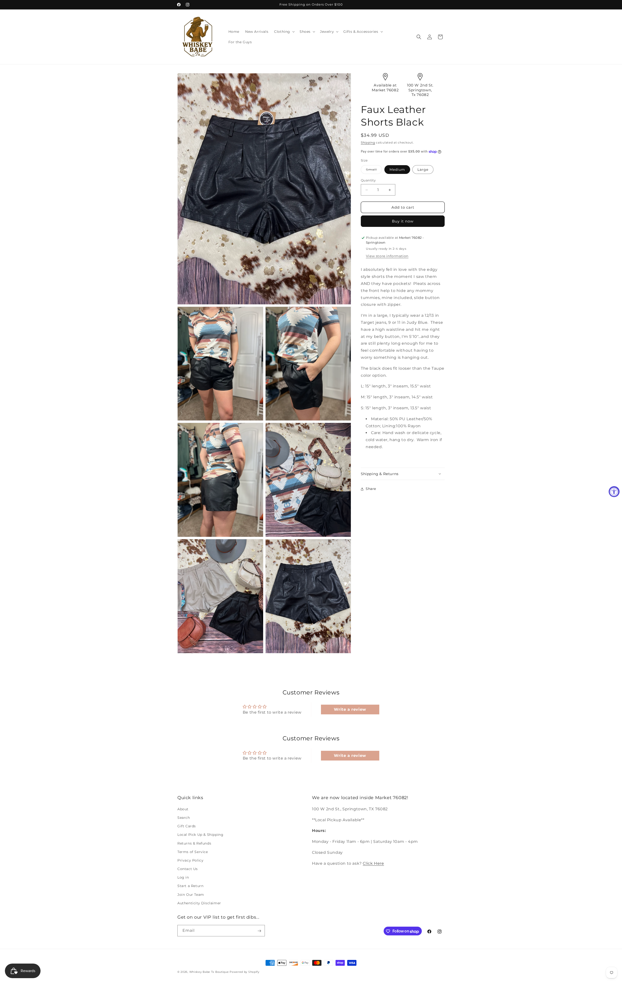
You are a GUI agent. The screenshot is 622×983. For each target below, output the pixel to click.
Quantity (368, 180)
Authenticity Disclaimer (199, 903)
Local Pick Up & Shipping (200, 834)
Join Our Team (190, 894)
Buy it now (403, 221)
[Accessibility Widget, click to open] (614, 491)
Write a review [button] (350, 709)
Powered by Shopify (244, 972)
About (183, 809)
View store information (387, 256)
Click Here (373, 863)
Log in (183, 877)
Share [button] (371, 489)
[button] (284, 31)
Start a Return (190, 886)
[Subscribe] (259, 931)
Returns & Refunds (194, 843)
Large (422, 169)
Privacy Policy (190, 860)
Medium (397, 169)
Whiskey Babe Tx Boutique (209, 972)
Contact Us (187, 869)
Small (374, 170)
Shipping (368, 142)
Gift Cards (186, 826)
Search (183, 817)
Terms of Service (192, 851)
